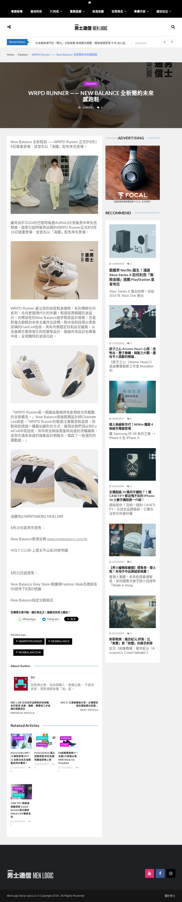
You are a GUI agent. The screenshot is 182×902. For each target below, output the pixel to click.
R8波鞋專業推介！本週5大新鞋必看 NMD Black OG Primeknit (68, 758)
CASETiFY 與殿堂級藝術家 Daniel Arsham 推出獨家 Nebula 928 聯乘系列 (21, 810)
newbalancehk (29, 652)
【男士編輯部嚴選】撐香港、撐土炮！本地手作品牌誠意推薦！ (132, 569)
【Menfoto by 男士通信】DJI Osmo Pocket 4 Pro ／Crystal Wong (74, 43)
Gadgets (42, 738)
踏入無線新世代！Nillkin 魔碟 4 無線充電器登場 (131, 426)
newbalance (60, 641)
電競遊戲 (75, 11)
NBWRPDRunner (30, 641)
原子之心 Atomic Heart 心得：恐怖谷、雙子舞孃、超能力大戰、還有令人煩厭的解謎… (132, 352)
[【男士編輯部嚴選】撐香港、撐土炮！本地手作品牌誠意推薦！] (132, 540)
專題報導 (17, 11)
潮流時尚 (36, 11)
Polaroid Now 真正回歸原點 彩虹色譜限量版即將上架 (44, 756)
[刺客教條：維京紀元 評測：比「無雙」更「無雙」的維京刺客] (132, 611)
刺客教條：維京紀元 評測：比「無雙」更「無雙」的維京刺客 (131, 641)
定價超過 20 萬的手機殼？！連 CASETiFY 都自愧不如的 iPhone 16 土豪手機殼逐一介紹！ (131, 496)
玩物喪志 (117, 11)
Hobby (64, 745)
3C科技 (54, 11)
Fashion (91, 83)
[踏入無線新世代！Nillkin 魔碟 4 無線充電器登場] (132, 397)
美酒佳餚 (98, 11)
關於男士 (170, 896)
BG (33, 678)
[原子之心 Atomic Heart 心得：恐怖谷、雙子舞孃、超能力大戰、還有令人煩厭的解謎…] (132, 321)
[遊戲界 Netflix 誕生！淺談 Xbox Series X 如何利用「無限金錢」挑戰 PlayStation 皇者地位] (132, 241)
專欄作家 (140, 11)
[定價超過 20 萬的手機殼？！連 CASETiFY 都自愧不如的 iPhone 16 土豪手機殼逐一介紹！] (132, 464)
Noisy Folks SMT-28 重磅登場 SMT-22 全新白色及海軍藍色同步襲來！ (21, 758)
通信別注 (162, 11)
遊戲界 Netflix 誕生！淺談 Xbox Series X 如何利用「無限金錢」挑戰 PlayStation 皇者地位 (131, 277)
